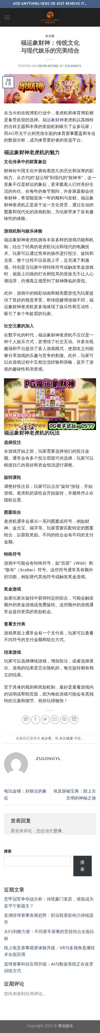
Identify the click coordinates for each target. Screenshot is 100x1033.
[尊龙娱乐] (50, 17)
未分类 (50, 36)
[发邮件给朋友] (54, 719)
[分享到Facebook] (35, 719)
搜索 (7, 851)
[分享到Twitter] (45, 719)
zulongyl (73, 66)
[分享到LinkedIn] (74, 719)
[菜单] (7, 17)
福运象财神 (53, 120)
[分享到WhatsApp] (26, 719)
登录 (57, 831)
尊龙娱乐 (65, 1026)
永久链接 (66, 738)
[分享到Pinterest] (64, 719)
